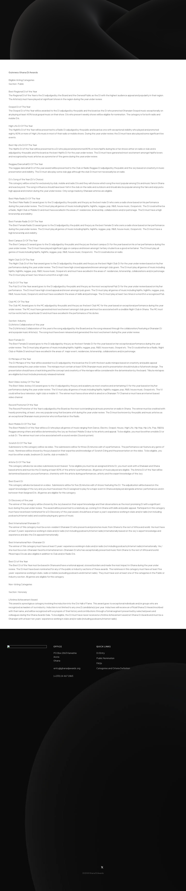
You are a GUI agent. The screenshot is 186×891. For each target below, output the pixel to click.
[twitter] (102, 867)
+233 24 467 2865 (151, 6)
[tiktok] (90, 867)
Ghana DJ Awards (96, 873)
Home (74, 39)
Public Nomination (105, 658)
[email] (96, 867)
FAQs (99, 663)
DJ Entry (100, 653)
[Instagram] (84, 867)
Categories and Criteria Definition (113, 668)
